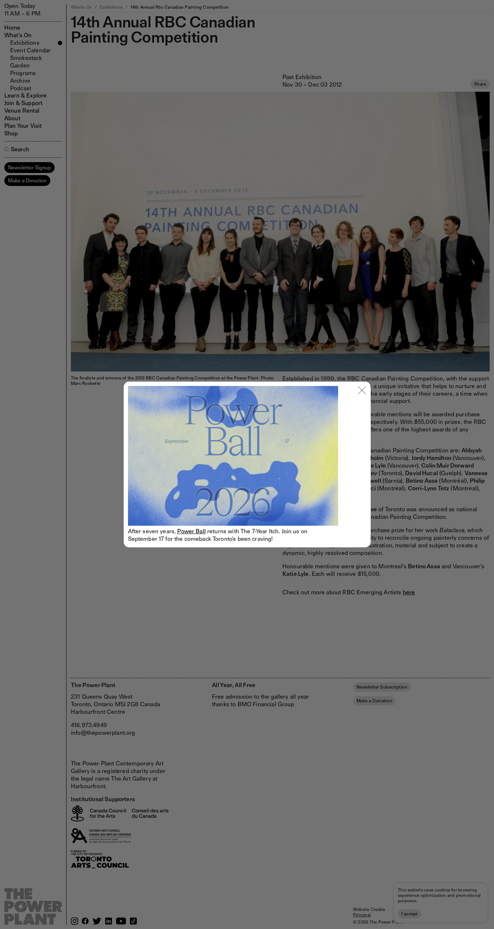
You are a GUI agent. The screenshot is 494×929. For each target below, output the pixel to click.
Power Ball (191, 531)
